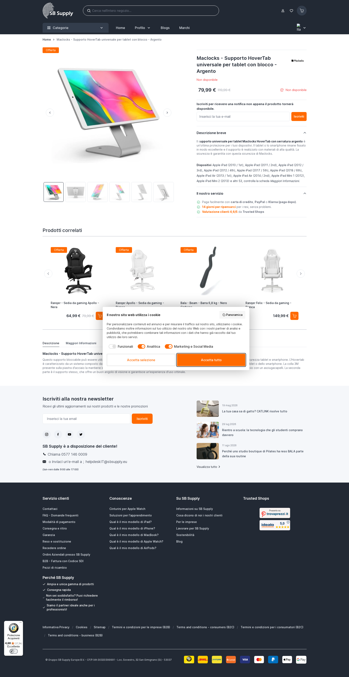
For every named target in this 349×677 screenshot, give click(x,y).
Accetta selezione (141, 360)
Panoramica (234, 314)
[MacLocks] (297, 60)
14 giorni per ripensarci (219, 207)
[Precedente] (48, 113)
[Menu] (20, 623)
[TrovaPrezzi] (275, 513)
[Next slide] (301, 274)
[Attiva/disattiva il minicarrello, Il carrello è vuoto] (302, 11)
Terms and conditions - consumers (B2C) (205, 627)
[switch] (14, 651)
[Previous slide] (48, 274)
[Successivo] (169, 113)
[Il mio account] (283, 10)
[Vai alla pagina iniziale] (58, 10)
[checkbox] (120, 346)
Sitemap (100, 627)
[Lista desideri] (291, 11)
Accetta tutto (211, 360)
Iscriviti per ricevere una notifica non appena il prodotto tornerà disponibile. (245, 106)
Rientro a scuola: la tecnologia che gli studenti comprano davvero (262, 432)
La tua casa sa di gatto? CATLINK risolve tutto (254, 411)
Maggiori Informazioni (81, 343)
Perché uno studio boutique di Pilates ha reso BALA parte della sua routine (263, 453)
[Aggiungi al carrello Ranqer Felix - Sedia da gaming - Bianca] (294, 316)
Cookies (81, 627)
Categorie (60, 28)
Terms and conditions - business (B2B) (75, 635)
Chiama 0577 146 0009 (67, 454)
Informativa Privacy (56, 627)
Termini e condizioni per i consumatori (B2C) (272, 627)
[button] (297, 60)
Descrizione (51, 343)
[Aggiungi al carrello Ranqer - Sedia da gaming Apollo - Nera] (100, 316)
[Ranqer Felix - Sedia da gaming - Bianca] (271, 271)
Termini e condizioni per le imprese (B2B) (141, 627)
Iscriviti (142, 419)
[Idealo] (275, 525)
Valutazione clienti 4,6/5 (220, 211)
